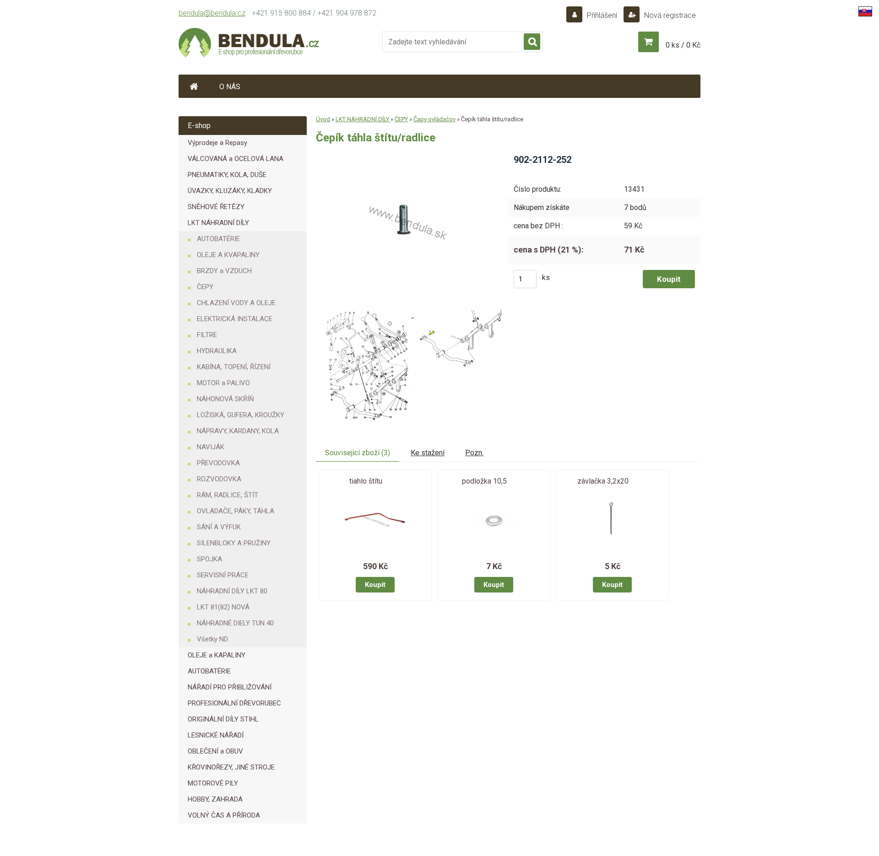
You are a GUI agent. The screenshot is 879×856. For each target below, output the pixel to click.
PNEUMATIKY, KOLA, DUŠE (227, 175)
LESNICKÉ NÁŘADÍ (216, 735)
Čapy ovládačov (434, 119)
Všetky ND (212, 639)
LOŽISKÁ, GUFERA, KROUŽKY (240, 415)
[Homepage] (194, 86)
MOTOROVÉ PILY (213, 783)
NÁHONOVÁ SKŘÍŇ (225, 399)
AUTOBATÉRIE (218, 239)
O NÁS (229, 86)
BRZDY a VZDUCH (224, 271)
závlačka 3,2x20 (603, 481)
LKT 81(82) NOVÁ (223, 607)
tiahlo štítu (365, 481)
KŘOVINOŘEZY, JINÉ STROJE (231, 767)
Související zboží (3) (357, 452)
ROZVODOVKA (219, 479)
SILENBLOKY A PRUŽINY (234, 543)
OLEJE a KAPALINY (216, 655)
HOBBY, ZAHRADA (215, 799)
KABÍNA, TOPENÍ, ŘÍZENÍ (234, 367)
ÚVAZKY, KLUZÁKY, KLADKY (230, 191)
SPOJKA (209, 559)
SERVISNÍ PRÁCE (223, 575)
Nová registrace (669, 15)
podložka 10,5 (484, 481)
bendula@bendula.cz (212, 13)
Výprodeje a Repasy (217, 143)
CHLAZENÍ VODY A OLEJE (236, 303)
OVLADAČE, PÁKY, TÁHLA (235, 511)
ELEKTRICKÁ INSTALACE (234, 319)
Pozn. (474, 452)
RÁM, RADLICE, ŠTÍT (227, 495)
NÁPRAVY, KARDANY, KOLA (238, 431)
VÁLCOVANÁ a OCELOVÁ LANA (235, 159)
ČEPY (205, 287)
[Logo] (249, 44)
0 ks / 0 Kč (683, 45)
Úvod (323, 119)
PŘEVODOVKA (218, 463)
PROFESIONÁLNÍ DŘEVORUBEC (234, 703)
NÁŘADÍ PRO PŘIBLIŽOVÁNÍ (229, 687)
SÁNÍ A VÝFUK (219, 527)
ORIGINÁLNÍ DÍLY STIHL (223, 719)
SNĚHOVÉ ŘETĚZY (216, 207)
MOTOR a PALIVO (223, 383)
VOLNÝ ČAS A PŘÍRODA (224, 815)
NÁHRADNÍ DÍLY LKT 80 (232, 591)
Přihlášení (602, 15)
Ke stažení (428, 452)
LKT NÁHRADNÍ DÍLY (218, 223)
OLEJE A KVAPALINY (228, 255)
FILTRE (207, 335)
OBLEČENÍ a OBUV (215, 751)
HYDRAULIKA (217, 351)
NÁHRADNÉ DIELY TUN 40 (235, 623)
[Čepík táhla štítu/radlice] (404, 156)
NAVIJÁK (210, 447)
